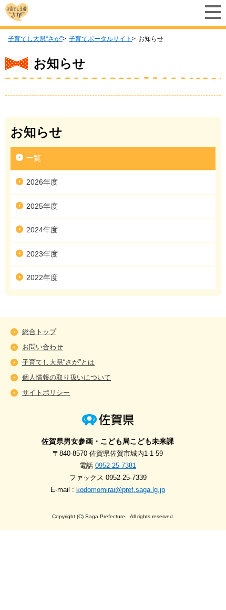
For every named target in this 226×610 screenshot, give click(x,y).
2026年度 (42, 182)
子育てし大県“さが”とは (58, 362)
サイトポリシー (46, 392)
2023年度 (42, 254)
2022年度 (42, 277)
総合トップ (39, 331)
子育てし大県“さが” (35, 38)
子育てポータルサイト (100, 38)
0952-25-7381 (115, 465)
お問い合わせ (42, 347)
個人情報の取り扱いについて (66, 377)
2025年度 (42, 206)
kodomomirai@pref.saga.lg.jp (120, 490)
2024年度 (42, 230)
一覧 (33, 158)
